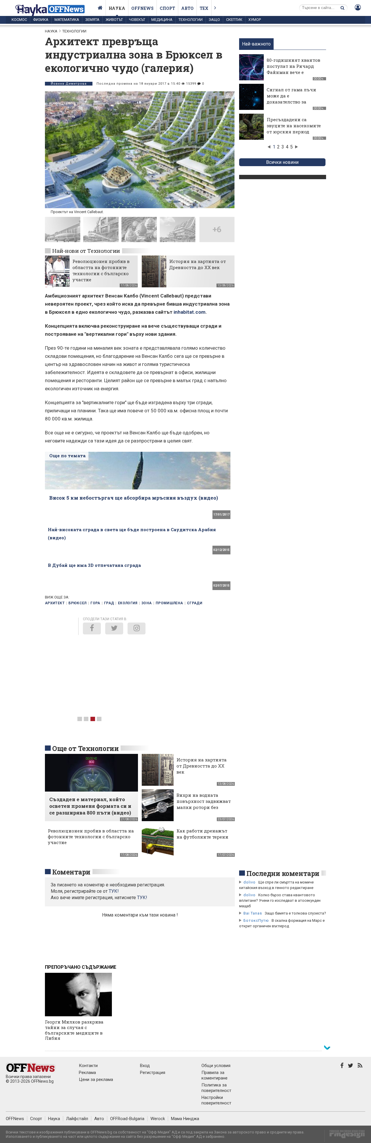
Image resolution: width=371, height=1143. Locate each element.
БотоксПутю (256, 920)
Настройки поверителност (216, 1100)
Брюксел (77, 603)
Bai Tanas (252, 913)
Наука (117, 8)
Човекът (137, 19)
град (109, 603)
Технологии (191, 19)
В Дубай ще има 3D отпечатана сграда (94, 565)
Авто (187, 8)
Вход (145, 1065)
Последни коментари (282, 873)
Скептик (234, 19)
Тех (204, 8)
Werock (157, 1118)
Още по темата (67, 455)
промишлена (169, 603)
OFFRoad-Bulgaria (127, 1118)
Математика (66, 19)
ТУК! (142, 897)
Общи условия (215, 1065)
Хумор (254, 19)
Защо (214, 19)
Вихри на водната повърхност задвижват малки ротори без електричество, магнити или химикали (204, 810)
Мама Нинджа (185, 1118)
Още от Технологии (85, 748)
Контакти (88, 1065)
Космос (19, 19)
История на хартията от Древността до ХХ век (197, 264)
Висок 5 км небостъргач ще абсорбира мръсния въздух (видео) (133, 497)
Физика (40, 19)
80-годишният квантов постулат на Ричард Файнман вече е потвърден (293, 69)
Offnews (142, 8)
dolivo (249, 882)
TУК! (114, 891)
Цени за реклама (96, 1079)
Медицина (161, 19)
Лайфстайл (77, 1118)
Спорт (167, 8)
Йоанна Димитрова (69, 84)
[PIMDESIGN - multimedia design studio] (344, 1136)
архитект (55, 603)
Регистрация (152, 1072)
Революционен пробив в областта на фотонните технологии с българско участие (101, 270)
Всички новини (282, 162)
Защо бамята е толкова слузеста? (295, 913)
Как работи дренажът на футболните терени (202, 834)
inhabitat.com (189, 312)
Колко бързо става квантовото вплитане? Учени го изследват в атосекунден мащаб (280, 900)
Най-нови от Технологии (86, 250)
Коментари (71, 872)
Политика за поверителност (216, 1087)
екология (128, 603)
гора (95, 603)
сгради (194, 603)
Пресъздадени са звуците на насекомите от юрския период (294, 126)
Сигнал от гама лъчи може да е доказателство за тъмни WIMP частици (293, 99)
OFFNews (15, 1118)
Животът (114, 19)
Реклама (87, 1072)
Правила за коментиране (214, 1075)
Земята (92, 19)
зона (146, 603)
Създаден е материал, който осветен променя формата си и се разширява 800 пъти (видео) (90, 806)
